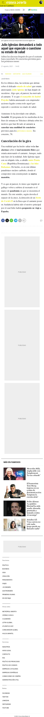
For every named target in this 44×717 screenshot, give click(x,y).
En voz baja (6, 598)
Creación (6, 576)
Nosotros (6, 647)
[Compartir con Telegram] (15, 220)
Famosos (8, 74)
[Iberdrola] (32, 10)
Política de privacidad (11, 662)
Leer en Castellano (7, 6)
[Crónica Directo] (22, 2)
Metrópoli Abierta (9, 612)
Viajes (4, 583)
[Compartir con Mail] (20, 220)
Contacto (6, 654)
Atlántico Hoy (7, 626)
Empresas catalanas (10, 669)
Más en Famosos (12, 462)
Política (5, 565)
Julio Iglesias (26, 74)
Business (5, 569)
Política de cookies (9, 665)
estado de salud (24, 86)
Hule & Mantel (7, 633)
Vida (4, 572)
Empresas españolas (10, 672)
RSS (3, 658)
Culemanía (6, 619)
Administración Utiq (10, 680)
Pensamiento (7, 580)
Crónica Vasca (7, 615)
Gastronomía (7, 591)
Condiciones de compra (11, 676)
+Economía (6, 587)
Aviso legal (6, 651)
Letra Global (7, 622)
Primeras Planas (8, 594)
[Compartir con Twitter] (7, 220)
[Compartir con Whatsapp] (11, 220)
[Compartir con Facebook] (3, 220)
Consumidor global (10, 630)
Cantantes (16, 74)
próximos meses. (24, 130)
